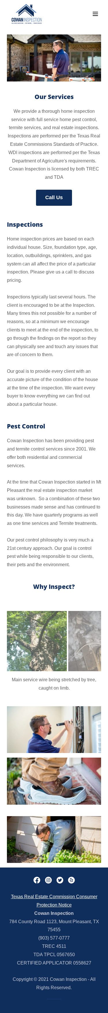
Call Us (54, 197)
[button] (95, 14)
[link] (26, 13)
